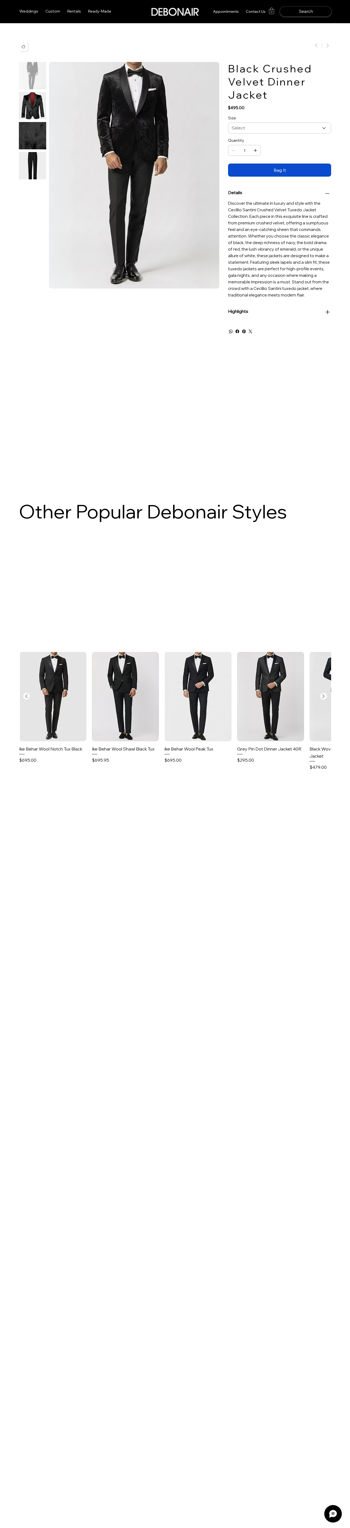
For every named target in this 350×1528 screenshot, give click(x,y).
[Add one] (255, 150)
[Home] (23, 46)
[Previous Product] (26, 696)
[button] (74, 11)
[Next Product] (323, 696)
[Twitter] (250, 331)
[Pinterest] (244, 331)
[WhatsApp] (231, 331)
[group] (175, 711)
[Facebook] (237, 331)
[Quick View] (52, 696)
